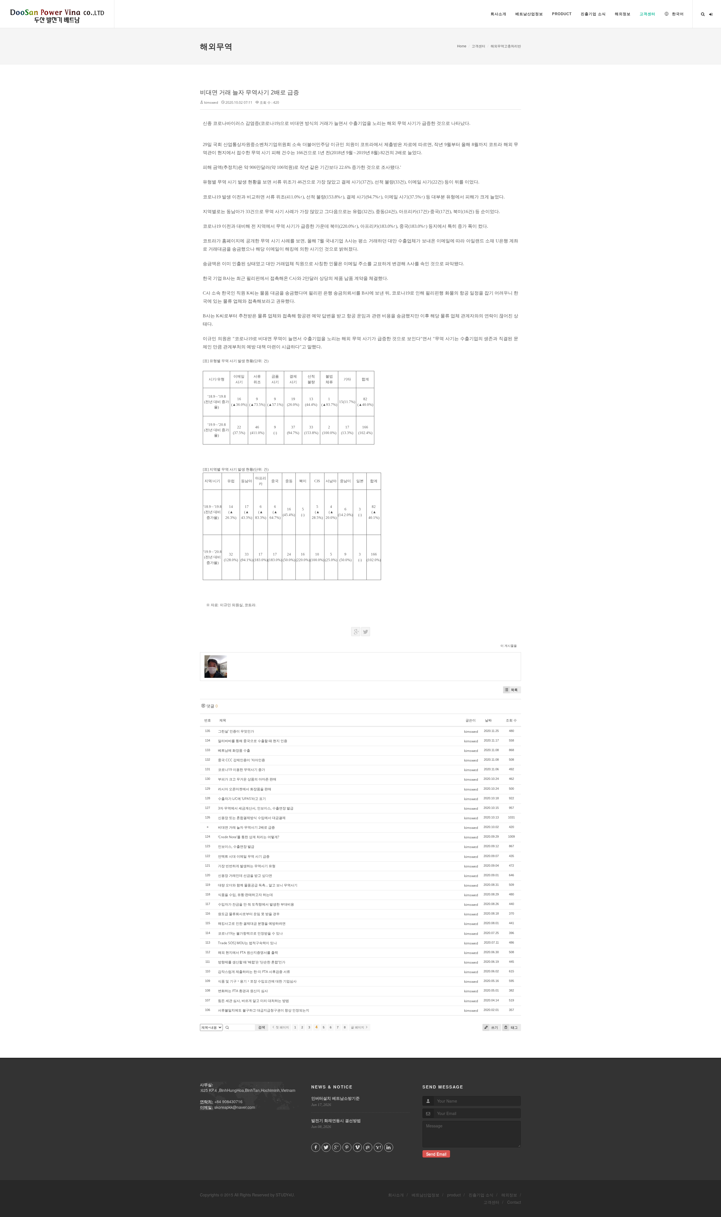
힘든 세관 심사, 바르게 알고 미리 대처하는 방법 (253, 1000)
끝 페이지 (358, 1027)
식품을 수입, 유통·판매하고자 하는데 (245, 894)
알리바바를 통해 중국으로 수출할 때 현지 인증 (252, 740)
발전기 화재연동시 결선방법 (336, 1120)
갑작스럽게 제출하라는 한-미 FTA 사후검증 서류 (254, 971)
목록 (514, 689)
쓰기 (494, 1027)
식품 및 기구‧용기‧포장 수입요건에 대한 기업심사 (257, 981)
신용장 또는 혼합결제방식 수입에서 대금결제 (252, 817)
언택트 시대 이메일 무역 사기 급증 (244, 856)
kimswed (211, 102)
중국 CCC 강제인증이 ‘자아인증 (241, 760)
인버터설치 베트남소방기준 (335, 1098)
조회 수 (511, 720)
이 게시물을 (508, 645)
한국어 (677, 14)
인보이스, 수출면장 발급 (236, 846)
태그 (514, 1027)
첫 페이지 (282, 1027)
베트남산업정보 (425, 1195)
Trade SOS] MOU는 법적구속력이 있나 (247, 943)
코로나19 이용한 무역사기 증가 (241, 769)
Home (461, 45)
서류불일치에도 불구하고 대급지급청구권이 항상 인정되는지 (263, 1010)
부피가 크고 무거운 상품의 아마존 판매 (247, 779)
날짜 (488, 720)
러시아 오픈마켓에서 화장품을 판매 (244, 789)
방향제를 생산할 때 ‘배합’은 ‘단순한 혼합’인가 (251, 962)
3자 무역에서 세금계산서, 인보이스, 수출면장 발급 (255, 808)
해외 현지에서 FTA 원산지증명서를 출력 (248, 952)
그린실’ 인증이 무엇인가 (236, 731)
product (454, 1195)
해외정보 (509, 1195)
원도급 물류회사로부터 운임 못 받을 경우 (249, 913)
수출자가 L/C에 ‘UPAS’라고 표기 (242, 798)
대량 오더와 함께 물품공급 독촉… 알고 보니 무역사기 (257, 885)
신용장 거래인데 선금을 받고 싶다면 (245, 875)
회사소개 (396, 1195)
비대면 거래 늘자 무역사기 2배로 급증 (249, 92)
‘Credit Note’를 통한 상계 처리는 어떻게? (248, 837)
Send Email (436, 1154)
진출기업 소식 (481, 1195)
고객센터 (478, 45)
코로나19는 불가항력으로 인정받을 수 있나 (250, 933)
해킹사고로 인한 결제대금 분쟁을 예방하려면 (252, 923)
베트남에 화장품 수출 (234, 750)
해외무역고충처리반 (506, 45)
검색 (261, 1027)
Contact (514, 1202)
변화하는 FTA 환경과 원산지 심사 (243, 990)
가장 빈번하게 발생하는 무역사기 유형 (246, 866)
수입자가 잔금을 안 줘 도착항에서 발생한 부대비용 (256, 904)
